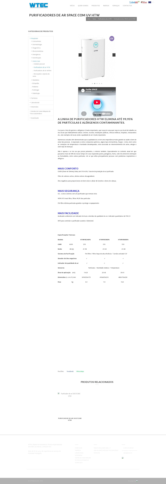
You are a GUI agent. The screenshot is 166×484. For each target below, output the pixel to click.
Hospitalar (78, 448)
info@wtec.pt (127, 453)
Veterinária (78, 455)
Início (72, 6)
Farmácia (78, 450)
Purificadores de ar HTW (105, 19)
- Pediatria (34, 87)
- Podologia (35, 90)
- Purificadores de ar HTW (41, 67)
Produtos (96, 6)
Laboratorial (79, 453)
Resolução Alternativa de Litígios (39, 460)
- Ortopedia (35, 83)
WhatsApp (80, 371)
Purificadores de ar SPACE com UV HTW (124, 19)
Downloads (78, 462)
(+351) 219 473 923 (128, 448)
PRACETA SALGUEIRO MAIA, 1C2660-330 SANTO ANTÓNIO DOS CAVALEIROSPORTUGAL (106, 450)
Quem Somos (83, 6)
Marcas (106, 6)
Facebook (70, 371)
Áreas (94, 19)
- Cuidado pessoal (39, 64)
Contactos (127, 6)
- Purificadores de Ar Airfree (42, 70)
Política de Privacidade (35, 458)
